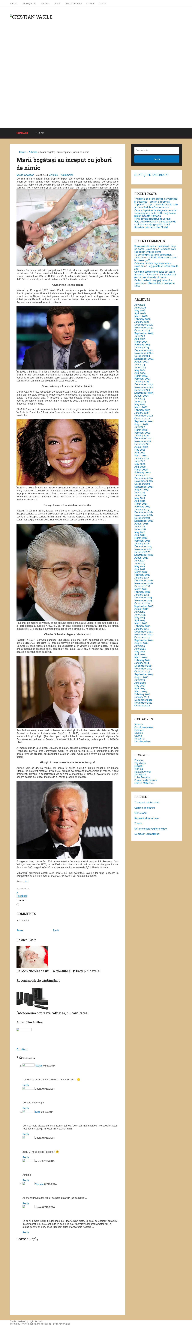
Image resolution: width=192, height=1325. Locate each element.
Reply (25, 1085)
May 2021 (139, 449)
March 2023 (140, 407)
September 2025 (143, 333)
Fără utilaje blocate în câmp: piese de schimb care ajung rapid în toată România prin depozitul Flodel (155, 224)
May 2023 (139, 404)
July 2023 (139, 398)
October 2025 (142, 330)
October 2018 (142, 518)
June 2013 (140, 682)
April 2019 (140, 501)
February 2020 (142, 472)
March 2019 (140, 503)
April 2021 (139, 452)
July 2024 (139, 364)
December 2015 (143, 597)
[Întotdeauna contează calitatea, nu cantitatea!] (67, 990)
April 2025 (140, 338)
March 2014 (140, 657)
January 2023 (141, 412)
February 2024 (142, 378)
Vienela (39, 1184)
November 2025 (143, 327)
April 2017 (139, 569)
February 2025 (142, 344)
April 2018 (140, 535)
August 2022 (141, 424)
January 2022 (141, 435)
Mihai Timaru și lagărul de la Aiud (152, 218)
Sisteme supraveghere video (150, 828)
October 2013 (142, 671)
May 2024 (140, 370)
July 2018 (139, 526)
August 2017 (141, 557)
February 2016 (142, 591)
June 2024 (140, 367)
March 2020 (141, 469)
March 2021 (140, 455)
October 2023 (142, 390)
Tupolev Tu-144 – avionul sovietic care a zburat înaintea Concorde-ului (156, 206)
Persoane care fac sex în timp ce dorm (155, 250)
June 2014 (140, 648)
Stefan (38, 1065)
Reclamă (45, 3)
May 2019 (139, 498)
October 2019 (142, 483)
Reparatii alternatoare (146, 818)
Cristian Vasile (17, 1321)
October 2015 (142, 603)
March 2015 (140, 623)
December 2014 (143, 631)
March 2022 (140, 429)
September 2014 (143, 640)
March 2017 (140, 572)
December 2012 (143, 699)
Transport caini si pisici (146, 802)
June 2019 (140, 495)
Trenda (138, 823)
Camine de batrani (144, 807)
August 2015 (141, 609)
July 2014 (139, 645)
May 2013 (139, 685)
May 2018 (139, 532)
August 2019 (141, 489)
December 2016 (143, 580)
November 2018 (143, 515)
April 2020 (140, 466)
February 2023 (142, 410)
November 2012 (143, 702)
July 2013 (139, 680)
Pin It (56, 930)
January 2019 (141, 509)
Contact (22, 133)
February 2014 (142, 660)
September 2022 (143, 421)
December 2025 (143, 324)
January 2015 (141, 628)
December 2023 (143, 384)
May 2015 (139, 617)
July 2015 (139, 611)
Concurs (90, 3)
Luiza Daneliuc (142, 777)
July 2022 (139, 427)
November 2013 (143, 668)
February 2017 (142, 574)
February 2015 (142, 626)
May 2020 (140, 464)
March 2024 (141, 375)
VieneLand (140, 813)
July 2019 (139, 492)
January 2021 (141, 458)
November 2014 (143, 634)
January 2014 (141, 663)
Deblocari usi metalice (146, 834)
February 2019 (142, 506)
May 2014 (139, 651)
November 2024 (143, 353)
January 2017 (141, 577)
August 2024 (141, 361)
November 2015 (143, 600)
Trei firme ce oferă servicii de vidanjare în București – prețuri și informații (156, 200)
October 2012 (142, 705)
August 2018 (141, 523)
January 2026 (141, 321)
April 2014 (140, 654)
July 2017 (139, 560)
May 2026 (140, 310)
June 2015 (140, 614)
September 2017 (143, 555)
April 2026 (140, 313)
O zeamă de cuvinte (145, 780)
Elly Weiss (140, 763)
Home (22, 152)
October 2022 (142, 418)
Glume (57, 3)
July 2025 (139, 336)
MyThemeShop (28, 1324)
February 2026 (142, 319)
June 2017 (140, 563)
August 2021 (141, 447)
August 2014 (141, 643)
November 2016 (143, 583)
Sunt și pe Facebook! (151, 175)
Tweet (20, 930)
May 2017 (139, 566)
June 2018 (140, 529)
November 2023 (143, 387)
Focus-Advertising (61, 1324)
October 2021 (142, 444)
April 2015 (139, 620)
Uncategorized (29, 3)
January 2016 (141, 594)
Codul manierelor (73, 3)
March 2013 (140, 691)
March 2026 (141, 316)
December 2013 (143, 665)
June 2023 (140, 401)
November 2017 (143, 549)
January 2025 (141, 347)
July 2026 (139, 304)
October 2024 (142, 356)
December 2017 (143, 546)
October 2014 (142, 637)
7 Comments (66, 175)
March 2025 (140, 341)
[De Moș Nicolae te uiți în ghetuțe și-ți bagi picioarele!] (67, 957)
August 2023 (141, 395)
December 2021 (143, 438)
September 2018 (143, 520)
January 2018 (141, 543)
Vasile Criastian (25, 175)
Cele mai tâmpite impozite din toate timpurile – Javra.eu (154, 273)
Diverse (102, 3)
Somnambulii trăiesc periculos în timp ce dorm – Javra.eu (155, 247)
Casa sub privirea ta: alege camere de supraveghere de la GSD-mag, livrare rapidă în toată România (155, 213)
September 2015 (143, 606)
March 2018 (140, 537)
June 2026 (140, 307)
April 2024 (140, 373)
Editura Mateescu (144, 783)
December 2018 (143, 512)
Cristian (21, 1049)
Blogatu (138, 766)
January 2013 (141, 697)
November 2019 (143, 481)
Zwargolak (140, 774)
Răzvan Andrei (142, 771)
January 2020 (141, 475)
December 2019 (143, 478)
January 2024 (141, 381)
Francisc (139, 760)
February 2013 (142, 694)
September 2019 (143, 486)
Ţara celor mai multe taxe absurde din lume (155, 276)
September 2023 (143, 393)
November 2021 (143, 441)
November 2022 (143, 415)
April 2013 (139, 688)
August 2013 (141, 677)
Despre (40, 133)
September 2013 (143, 674)
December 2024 (143, 350)
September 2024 (144, 358)
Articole (13, 3)
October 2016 (142, 586)
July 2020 (139, 461)
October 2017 (142, 552)
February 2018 (142, 540)
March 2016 (140, 589)
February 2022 (142, 432)
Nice (37, 1111)
